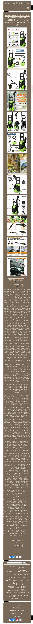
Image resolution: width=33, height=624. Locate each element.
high (15, 583)
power (22, 567)
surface (22, 584)
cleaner (11, 577)
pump (10, 590)
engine (13, 574)
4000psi (19, 577)
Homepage (17, 605)
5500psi (24, 577)
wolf (28, 592)
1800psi (21, 580)
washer (22, 570)
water (9, 571)
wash (13, 595)
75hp (8, 596)
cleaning (22, 598)
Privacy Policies (17, 611)
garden (9, 580)
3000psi (7, 574)
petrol (23, 590)
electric (13, 567)
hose (17, 587)
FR (19, 616)
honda (20, 574)
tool (12, 598)
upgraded (22, 592)
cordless (15, 592)
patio (24, 586)
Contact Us (17, 608)
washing (26, 574)
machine (15, 580)
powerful (26, 580)
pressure (23, 595)
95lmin (11, 587)
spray (10, 584)
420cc (15, 572)
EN (15, 616)
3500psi (17, 590)
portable (8, 592)
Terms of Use (17, 613)
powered (17, 598)
